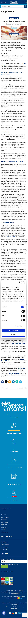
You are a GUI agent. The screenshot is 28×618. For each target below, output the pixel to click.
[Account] (26, 2)
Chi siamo (3, 602)
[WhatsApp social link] (16, 381)
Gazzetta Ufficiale (11, 236)
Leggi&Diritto (14, 18)
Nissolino (3, 529)
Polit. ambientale (19, 606)
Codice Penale (21, 368)
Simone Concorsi (14, 417)
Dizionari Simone (5, 532)
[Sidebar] (2, 187)
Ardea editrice (4, 524)
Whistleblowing (14, 608)
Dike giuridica (4, 519)
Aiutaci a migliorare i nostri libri (14, 467)
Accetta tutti (13, 330)
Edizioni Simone (4, 514)
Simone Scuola (4, 522)
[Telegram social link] (20, 381)
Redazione (10, 24)
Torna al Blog (14, 388)
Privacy (12, 604)
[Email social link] (9, 381)
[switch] (23, 311)
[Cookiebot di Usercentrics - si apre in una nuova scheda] (19, 282)
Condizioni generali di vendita (14, 433)
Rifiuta (13, 334)
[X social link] (6, 381)
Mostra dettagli (19, 326)
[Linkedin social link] (13, 381)
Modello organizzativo (10, 606)
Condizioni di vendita (15, 602)
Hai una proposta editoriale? (14, 484)
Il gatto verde (4, 527)
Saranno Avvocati (5, 549)
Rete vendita (23, 602)
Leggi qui (16, 564)
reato (3, 84)
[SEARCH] (25, 6)
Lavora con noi (14, 500)
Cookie (16, 604)
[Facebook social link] (2, 381)
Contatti (8, 602)
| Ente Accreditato (12, 598)
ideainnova (16, 593)
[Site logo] (14, 2)
